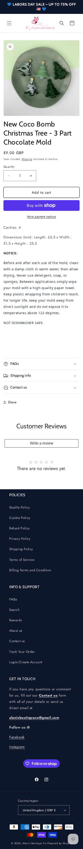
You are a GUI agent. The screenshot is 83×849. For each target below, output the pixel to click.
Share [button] (12, 402)
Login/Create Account (25, 662)
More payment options (41, 217)
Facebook (17, 737)
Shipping (27, 159)
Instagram (17, 746)
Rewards (15, 620)
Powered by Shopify (59, 843)
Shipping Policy (21, 549)
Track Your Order (22, 651)
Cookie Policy (19, 517)
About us (15, 630)
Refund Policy (19, 528)
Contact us (17, 641)
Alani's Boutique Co (34, 843)
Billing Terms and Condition (30, 570)
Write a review (41, 443)
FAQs (13, 599)
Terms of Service (21, 559)
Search (14, 609)
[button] (9, 23)
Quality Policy (19, 507)
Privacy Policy (19, 538)
